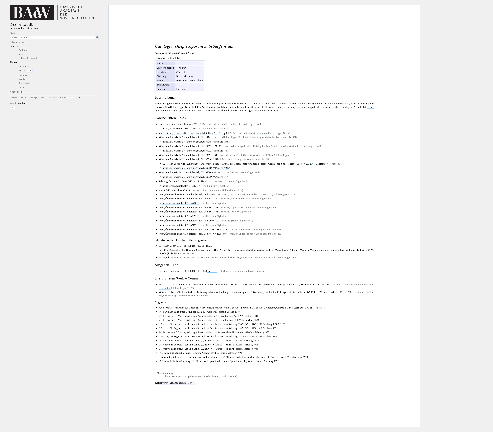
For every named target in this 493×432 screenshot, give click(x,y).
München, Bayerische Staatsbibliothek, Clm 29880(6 (186, 172)
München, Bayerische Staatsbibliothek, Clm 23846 (185, 159)
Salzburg (196, 103)
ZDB (308, 163)
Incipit (22, 87)
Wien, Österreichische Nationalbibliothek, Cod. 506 (186, 211)
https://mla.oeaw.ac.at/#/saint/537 (176, 257)
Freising (234, 172)
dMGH (210, 245)
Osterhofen (240, 194)
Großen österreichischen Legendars (229, 257)
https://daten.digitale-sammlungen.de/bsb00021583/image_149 (195, 150)
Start (12, 33)
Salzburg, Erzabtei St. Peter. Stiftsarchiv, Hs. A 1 (184, 181)
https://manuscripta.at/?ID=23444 (180, 128)
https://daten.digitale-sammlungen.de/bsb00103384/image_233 (195, 141)
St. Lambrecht (232, 124)
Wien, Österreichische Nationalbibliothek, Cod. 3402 (186, 229)
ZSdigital (321, 163)
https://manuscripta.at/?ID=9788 (179, 203)
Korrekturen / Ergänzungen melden (173, 382)
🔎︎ (97, 37)
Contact (42, 97)
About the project (19, 91)
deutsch (13, 103)
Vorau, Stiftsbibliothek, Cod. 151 (175, 190)
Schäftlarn (242, 155)
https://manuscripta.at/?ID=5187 (179, 225)
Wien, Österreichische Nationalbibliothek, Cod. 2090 (186, 220)
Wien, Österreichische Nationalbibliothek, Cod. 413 (186, 198)
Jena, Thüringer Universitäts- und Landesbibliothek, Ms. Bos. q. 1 (193, 133)
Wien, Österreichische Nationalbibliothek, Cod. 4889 (186, 233)
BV (321, 307)
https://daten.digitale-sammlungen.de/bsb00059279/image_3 (194, 176)
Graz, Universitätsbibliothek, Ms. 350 (178, 124)
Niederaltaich (259, 133)
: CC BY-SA (18, 97)
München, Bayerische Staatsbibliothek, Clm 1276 (184, 137)
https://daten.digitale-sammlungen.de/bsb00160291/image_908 (195, 167)
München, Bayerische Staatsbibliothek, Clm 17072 (185, 155)
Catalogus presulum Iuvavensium (260, 110)
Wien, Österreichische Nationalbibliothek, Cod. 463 (186, 207)
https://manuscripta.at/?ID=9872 (179, 216)
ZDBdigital (173, 253)
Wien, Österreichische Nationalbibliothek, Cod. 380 (186, 194)
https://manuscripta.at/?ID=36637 (180, 185)
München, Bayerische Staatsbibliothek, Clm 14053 (185, 146)
